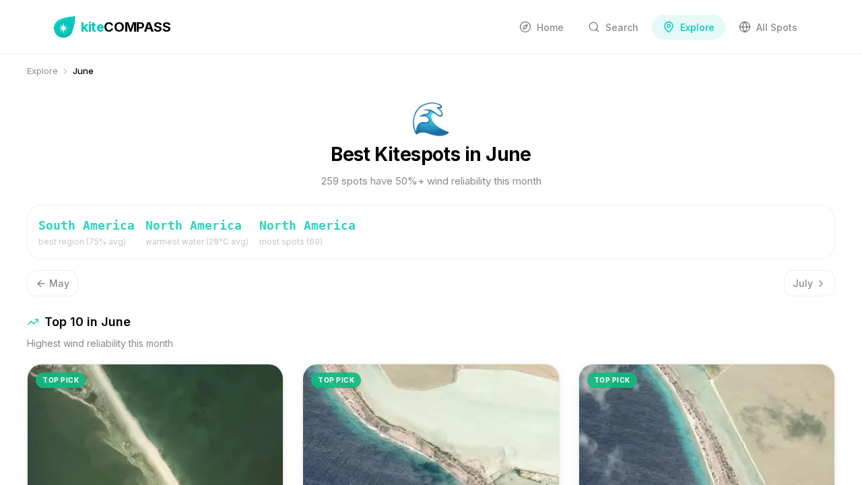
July (803, 283)
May (59, 283)
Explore (42, 70)
